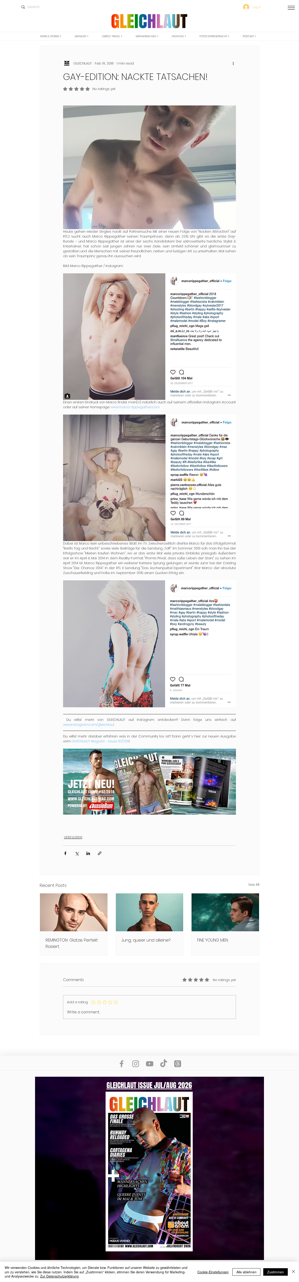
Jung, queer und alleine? (146, 940)
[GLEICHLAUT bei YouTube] (149, 1063)
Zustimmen (275, 1272)
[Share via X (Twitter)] (77, 853)
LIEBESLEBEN (73, 837)
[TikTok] (163, 1063)
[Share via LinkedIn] (88, 853)
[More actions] (233, 63)
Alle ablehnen (246, 1272)
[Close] (293, 1271)
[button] (291, 7)
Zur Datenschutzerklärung (59, 1276)
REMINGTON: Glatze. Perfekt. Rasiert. (72, 943)
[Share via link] (99, 853)
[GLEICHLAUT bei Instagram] (135, 1063)
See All (253, 884)
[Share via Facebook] (65, 853)
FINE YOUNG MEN (212, 940)
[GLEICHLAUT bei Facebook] (121, 1063)
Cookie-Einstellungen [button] (213, 1272)
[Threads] (177, 1063)
